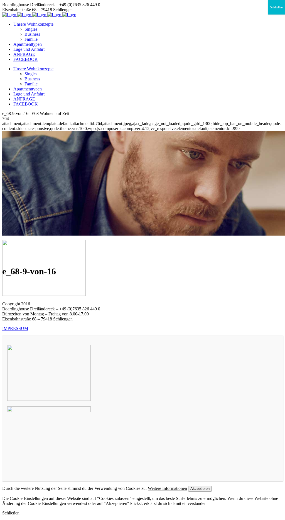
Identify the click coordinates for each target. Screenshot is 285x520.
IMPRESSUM (15, 328)
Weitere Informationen (167, 488)
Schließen (276, 7)
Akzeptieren (200, 489)
